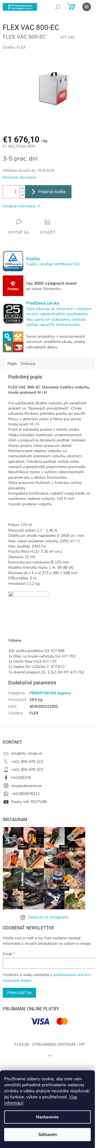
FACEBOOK (21, 777)
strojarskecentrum (26, 785)
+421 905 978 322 (27, 761)
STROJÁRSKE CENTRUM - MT (58, 1044)
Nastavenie (47, 1117)
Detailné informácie (19, 206)
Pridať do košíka (52, 192)
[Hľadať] (57, 6)
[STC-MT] (49, 1055)
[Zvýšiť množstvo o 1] (22, 188)
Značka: (14, 47)
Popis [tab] (12, 363)
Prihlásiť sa (19, 993)
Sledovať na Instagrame (48, 917)
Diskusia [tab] (28, 363)
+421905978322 (25, 793)
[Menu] (86, 6)
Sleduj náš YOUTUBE (29, 801)
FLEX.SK (22, 1044)
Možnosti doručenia (19, 177)
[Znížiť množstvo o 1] (22, 195)
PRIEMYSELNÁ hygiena (50, 693)
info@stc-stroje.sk (26, 753)
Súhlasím (47, 1135)
